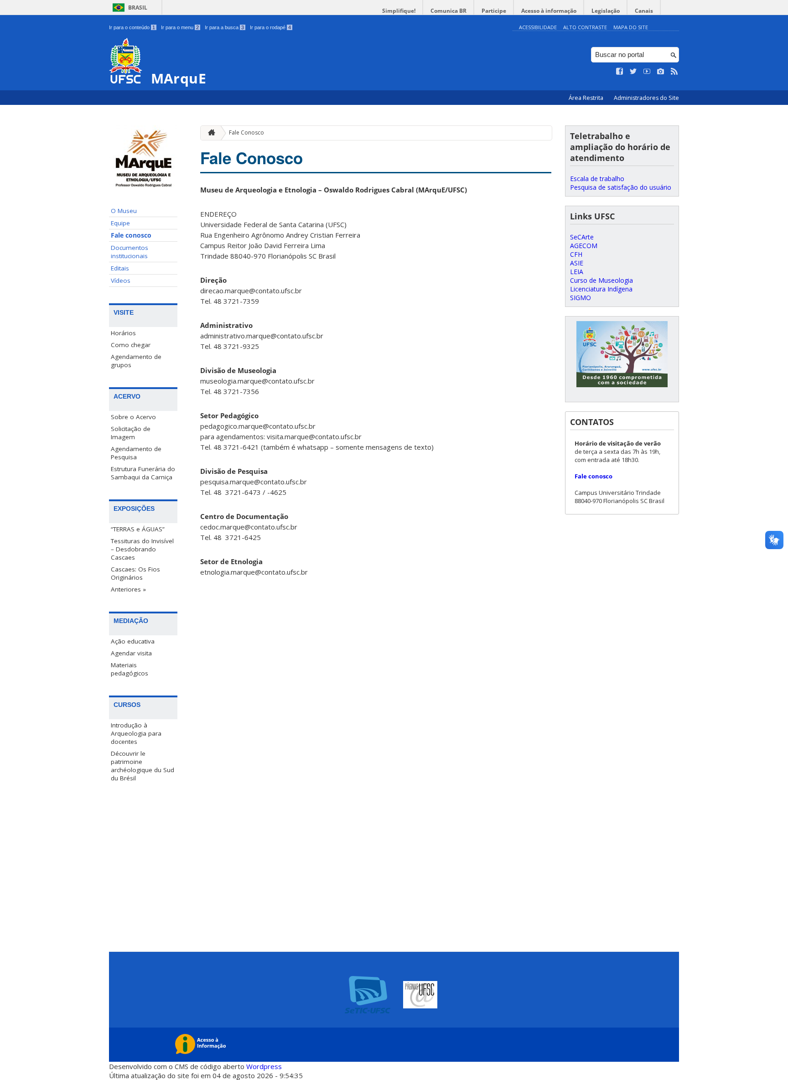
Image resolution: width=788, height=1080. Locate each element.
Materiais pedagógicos (129, 669)
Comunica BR (448, 11)
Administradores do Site (646, 98)
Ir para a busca (224, 27)
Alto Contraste (585, 27)
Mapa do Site (630, 27)
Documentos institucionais (129, 252)
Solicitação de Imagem (130, 433)
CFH (576, 254)
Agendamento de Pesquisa (136, 453)
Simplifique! (398, 11)
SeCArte (582, 237)
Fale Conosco (246, 132)
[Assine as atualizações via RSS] (674, 71)
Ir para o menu (180, 27)
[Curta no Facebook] (619, 71)
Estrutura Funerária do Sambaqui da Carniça (143, 473)
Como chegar (130, 345)
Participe (494, 11)
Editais (120, 268)
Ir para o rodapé (270, 27)
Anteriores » (128, 589)
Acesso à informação (548, 11)
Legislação (605, 11)
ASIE (576, 263)
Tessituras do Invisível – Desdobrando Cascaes (142, 549)
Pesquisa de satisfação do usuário (620, 187)
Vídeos (120, 280)
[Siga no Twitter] (633, 71)
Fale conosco (131, 235)
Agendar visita (131, 653)
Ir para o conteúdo (132, 27)
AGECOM (583, 245)
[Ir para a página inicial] (209, 133)
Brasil (137, 7)
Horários (123, 333)
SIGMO (580, 297)
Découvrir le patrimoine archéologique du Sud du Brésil (142, 765)
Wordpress (264, 1066)
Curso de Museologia (601, 280)
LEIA (576, 271)
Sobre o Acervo (133, 417)
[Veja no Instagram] (660, 71)
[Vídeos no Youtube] (647, 71)
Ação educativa (133, 641)
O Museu (124, 211)
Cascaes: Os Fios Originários (135, 573)
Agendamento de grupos (136, 361)
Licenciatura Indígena (601, 289)
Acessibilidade (538, 27)
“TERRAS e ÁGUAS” (138, 529)
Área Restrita (587, 98)
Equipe (120, 223)
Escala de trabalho (597, 178)
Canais (644, 11)
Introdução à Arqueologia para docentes (136, 733)
